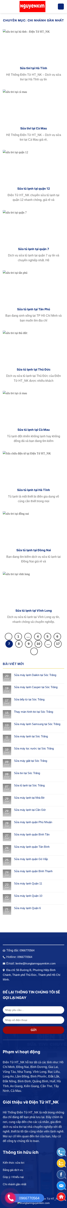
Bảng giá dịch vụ (13, 1169)
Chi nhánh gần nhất (14, 1184)
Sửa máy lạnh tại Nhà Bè (29, 797)
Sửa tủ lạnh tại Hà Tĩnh (33, 490)
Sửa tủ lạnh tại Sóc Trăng (29, 785)
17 (58, 644)
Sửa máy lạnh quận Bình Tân (32, 834)
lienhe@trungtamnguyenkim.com (35, 963)
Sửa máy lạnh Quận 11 (28, 883)
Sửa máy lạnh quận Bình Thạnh (33, 871)
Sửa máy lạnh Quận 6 (27, 908)
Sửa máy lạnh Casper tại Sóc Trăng (36, 687)
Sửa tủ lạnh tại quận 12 (33, 188)
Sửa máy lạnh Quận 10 (28, 895)
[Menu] (5, 6)
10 (38, 644)
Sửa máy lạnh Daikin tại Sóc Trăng (35, 675)
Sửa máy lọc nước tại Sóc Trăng (34, 748)
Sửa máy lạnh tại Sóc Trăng (31, 736)
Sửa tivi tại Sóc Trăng (27, 773)
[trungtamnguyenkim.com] (33, 1202)
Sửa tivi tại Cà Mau (33, 128)
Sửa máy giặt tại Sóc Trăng (30, 760)
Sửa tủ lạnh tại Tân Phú (33, 309)
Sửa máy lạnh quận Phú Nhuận (33, 822)
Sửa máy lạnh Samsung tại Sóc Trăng (37, 724)
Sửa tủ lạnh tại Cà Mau (33, 430)
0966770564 (27, 950)
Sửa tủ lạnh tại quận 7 (33, 249)
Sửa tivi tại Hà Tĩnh (33, 68)
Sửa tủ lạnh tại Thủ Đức (33, 369)
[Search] (61, 7)
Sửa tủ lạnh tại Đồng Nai (33, 550)
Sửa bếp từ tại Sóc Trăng (29, 699)
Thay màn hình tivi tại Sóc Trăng (33, 711)
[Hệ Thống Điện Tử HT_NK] (32, 6)
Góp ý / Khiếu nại (13, 1177)
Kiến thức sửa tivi (13, 1162)
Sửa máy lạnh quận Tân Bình (32, 846)
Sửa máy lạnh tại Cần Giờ (30, 809)
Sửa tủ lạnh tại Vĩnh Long (33, 610)
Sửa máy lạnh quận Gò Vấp (31, 859)
